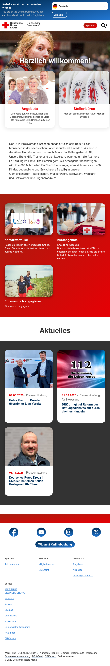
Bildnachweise (65, 656)
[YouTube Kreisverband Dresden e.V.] (41, 532)
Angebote (78, 564)
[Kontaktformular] (29, 219)
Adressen (9, 598)
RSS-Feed (10, 632)
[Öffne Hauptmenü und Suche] (104, 25)
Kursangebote (67, 240)
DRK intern (10, 638)
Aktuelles (77, 569)
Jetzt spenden (12, 564)
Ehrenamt (44, 569)
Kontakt (8, 604)
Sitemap (9, 609)
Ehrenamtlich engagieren (23, 301)
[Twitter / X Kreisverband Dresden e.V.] (96, 532)
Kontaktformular (16, 240)
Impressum (10, 621)
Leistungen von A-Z (83, 575)
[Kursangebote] (81, 219)
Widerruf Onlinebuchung (55, 544)
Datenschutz (11, 615)
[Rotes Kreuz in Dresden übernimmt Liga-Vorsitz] (29, 369)
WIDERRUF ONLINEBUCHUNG (15, 591)
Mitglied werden (47, 564)
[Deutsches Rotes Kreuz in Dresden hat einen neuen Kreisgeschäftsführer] (29, 446)
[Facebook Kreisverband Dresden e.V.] (13, 532)
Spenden (90, 25)
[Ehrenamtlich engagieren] (29, 281)
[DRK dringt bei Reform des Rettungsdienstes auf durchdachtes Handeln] (81, 369)
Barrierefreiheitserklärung (17, 627)
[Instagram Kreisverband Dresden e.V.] (68, 532)
